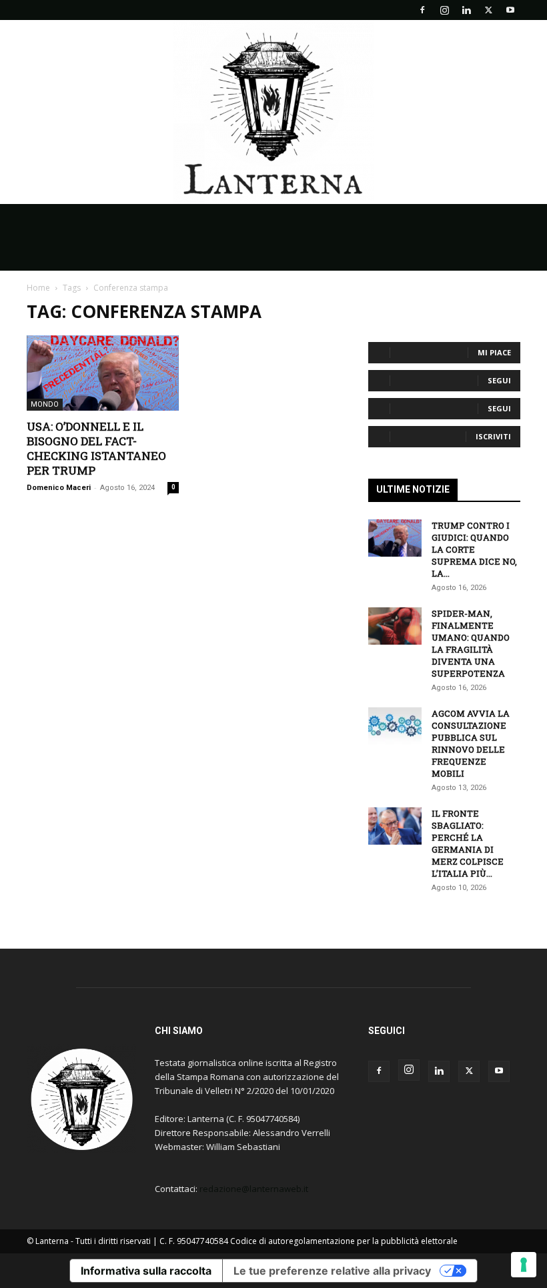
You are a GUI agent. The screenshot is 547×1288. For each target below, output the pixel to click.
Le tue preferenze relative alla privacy (332, 1270)
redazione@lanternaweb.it (253, 1189)
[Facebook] (422, 10)
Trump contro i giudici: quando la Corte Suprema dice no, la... (474, 549)
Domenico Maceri (59, 487)
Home (38, 287)
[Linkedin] (466, 10)
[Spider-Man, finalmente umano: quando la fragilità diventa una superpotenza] (395, 626)
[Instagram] (444, 10)
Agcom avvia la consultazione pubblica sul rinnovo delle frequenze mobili (471, 743)
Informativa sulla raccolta (146, 1270)
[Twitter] (488, 10)
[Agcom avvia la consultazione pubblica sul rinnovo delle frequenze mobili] (395, 726)
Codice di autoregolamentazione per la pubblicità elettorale (344, 1241)
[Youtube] (510, 10)
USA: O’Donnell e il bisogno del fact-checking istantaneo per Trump (96, 448)
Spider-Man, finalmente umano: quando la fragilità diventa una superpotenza (471, 643)
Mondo (45, 404)
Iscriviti (493, 436)
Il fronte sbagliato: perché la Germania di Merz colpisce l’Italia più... (468, 843)
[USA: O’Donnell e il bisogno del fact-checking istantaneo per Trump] (103, 373)
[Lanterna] (273, 112)
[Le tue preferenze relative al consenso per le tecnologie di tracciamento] (523, 1264)
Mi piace (494, 352)
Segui (499, 380)
